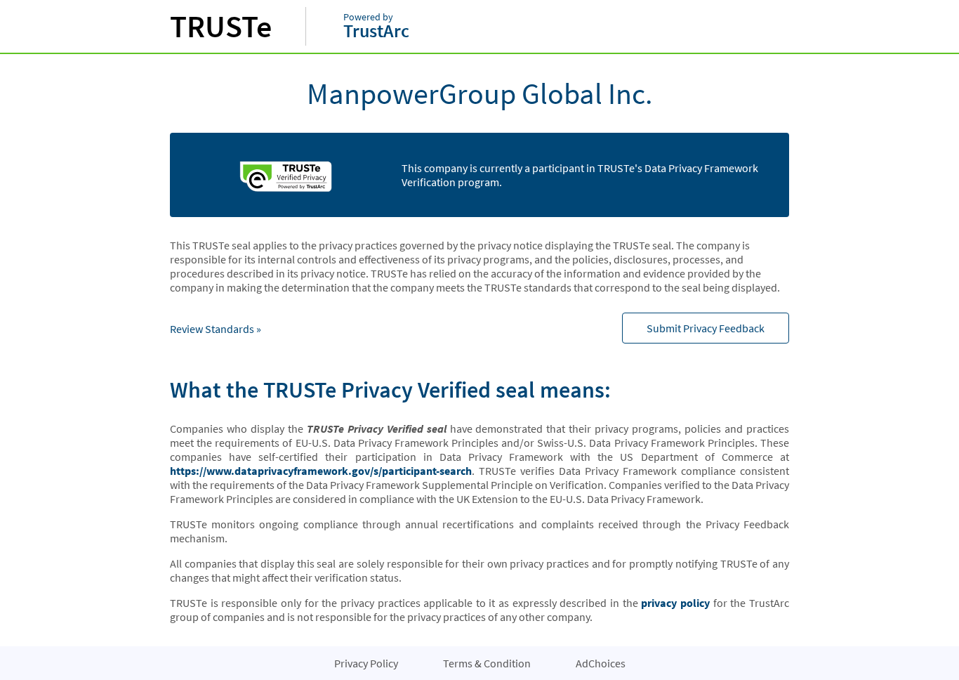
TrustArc (376, 27)
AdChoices (601, 663)
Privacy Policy (366, 663)
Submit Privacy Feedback (706, 328)
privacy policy (675, 603)
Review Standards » (215, 329)
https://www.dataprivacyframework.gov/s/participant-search (321, 471)
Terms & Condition (487, 663)
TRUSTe (221, 26)
